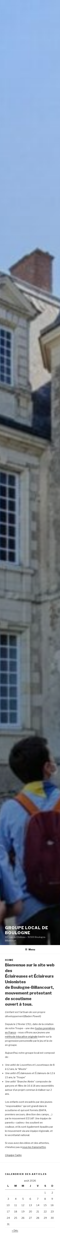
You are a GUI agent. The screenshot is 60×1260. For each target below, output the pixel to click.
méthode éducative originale (21, 1036)
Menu (31, 949)
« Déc (15, 1230)
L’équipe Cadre (13, 1155)
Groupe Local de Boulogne (26, 930)
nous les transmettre (34, 1147)
